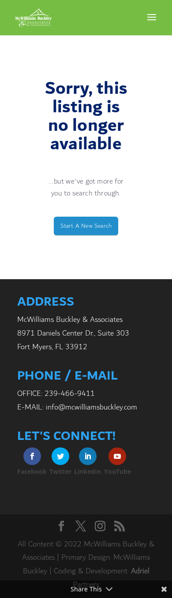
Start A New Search (86, 226)
